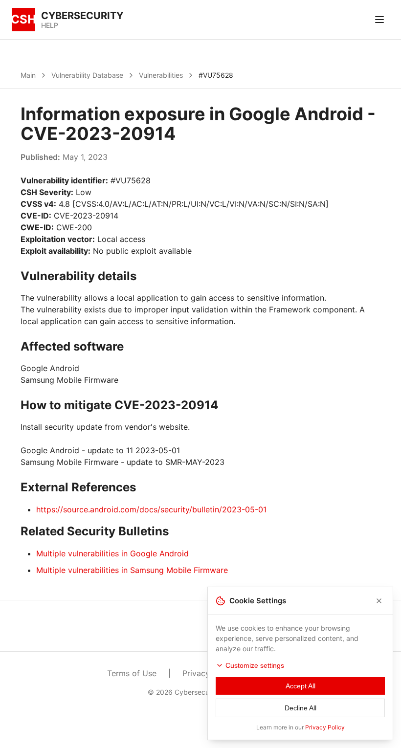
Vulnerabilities (161, 75)
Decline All (300, 708)
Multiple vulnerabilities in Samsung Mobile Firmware (132, 570)
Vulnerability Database (87, 75)
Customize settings (254, 665)
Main (28, 75)
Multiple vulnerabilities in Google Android (112, 553)
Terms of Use (131, 673)
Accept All (300, 686)
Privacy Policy (325, 727)
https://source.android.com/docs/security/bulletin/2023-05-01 (151, 509)
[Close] (379, 601)
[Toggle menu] (379, 19)
